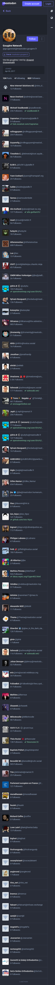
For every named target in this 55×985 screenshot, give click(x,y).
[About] (51, 27)
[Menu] (41, 39)
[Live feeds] (51, 18)
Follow (32, 39)
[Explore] (51, 11)
